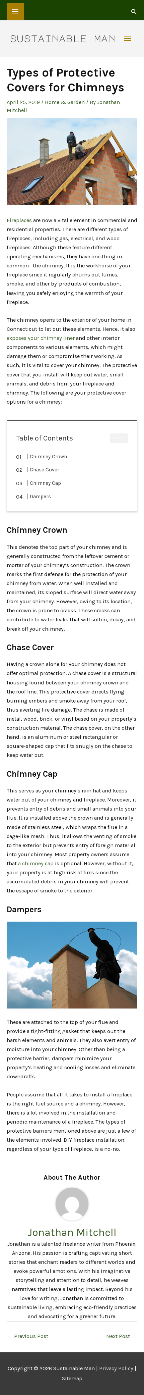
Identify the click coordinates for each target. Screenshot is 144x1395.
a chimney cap (36, 863)
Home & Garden (65, 102)
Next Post (121, 1336)
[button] (133, 11)
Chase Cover (44, 470)
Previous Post (27, 1336)
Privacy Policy (116, 1368)
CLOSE (119, 438)
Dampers (40, 497)
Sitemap (72, 1378)
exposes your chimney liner (41, 338)
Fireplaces (19, 220)
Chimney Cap (45, 483)
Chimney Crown (48, 457)
